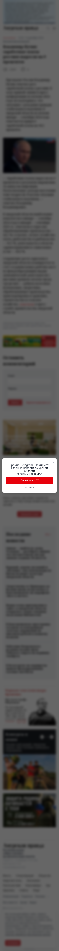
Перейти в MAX (30, 480)
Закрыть (29, 487)
